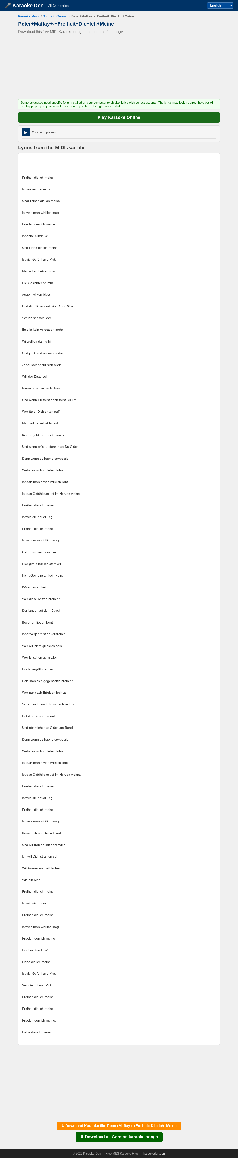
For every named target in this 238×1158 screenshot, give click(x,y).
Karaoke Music (29, 16)
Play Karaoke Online (119, 117)
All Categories (58, 5)
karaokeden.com (154, 1153)
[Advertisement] (119, 67)
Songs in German (56, 16)
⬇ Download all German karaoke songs (119, 1137)
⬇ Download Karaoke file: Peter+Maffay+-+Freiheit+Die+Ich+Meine (119, 1126)
